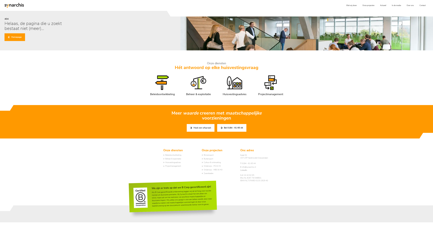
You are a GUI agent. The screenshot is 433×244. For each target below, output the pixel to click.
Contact (422, 5)
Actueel (383, 5)
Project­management (173, 166)
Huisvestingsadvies (173, 162)
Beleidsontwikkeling (173, 155)
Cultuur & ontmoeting (212, 162)
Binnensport (209, 155)
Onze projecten (368, 5)
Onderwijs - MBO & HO (213, 170)
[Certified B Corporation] (140, 197)
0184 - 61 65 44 (248, 163)
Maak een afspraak (202, 128)
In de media (396, 5)
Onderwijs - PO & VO (212, 166)
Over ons (410, 5)
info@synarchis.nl (248, 167)
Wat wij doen (351, 5)
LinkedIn (243, 170)
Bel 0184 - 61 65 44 (233, 128)
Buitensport (208, 159)
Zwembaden (208, 173)
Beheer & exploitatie (173, 159)
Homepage (16, 37)
